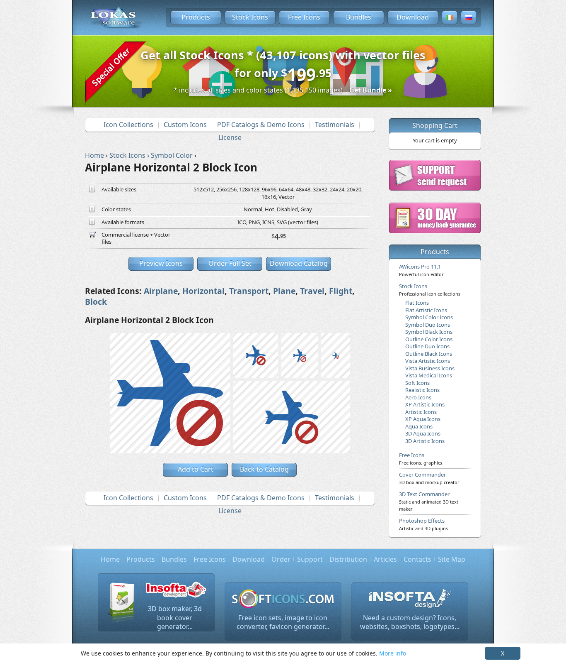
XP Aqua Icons (422, 419)
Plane (284, 290)
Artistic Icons (421, 412)
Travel (312, 290)
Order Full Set (230, 263)
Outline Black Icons (428, 353)
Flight (340, 290)
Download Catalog (299, 263)
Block (96, 301)
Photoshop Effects (423, 524)
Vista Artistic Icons (427, 361)
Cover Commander (429, 478)
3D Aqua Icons (422, 433)
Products (195, 17)
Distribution (348, 559)
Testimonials (334, 124)
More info (392, 653)
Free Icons (304, 17)
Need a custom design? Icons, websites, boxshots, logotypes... (410, 622)
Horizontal (203, 290)
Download (413, 17)
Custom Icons (185, 124)
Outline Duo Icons (427, 346)
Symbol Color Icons (429, 317)
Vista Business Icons (430, 368)
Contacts (417, 559)
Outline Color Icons (428, 339)
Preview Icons (161, 263)
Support (310, 559)
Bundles (358, 17)
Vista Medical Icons (428, 375)
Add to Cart (195, 469)
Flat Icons (417, 302)
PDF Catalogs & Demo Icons (261, 124)
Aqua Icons (419, 426)
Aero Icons (418, 397)
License (230, 137)
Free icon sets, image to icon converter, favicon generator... (283, 622)
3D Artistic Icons (425, 441)
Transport (248, 290)
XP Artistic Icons (425, 404)
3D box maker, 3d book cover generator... (175, 617)
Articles (385, 559)
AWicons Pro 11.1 (421, 270)
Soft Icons (417, 383)
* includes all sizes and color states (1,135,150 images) (283, 90)
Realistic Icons (422, 390)
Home (110, 559)
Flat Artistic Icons (426, 310)
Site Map (451, 559)
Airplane (161, 290)
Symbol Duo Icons (427, 324)
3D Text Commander (428, 501)
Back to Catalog (264, 469)
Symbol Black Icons (428, 331)
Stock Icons (250, 17)
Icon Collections (128, 124)
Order (280, 559)
